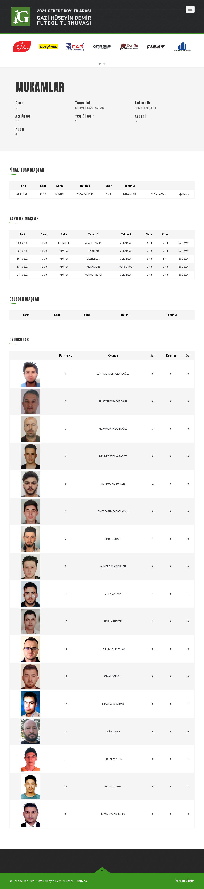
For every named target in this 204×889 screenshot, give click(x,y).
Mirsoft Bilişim (185, 880)
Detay (185, 194)
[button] (99, 64)
